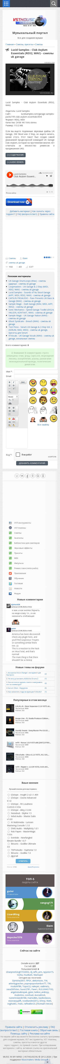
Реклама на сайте (39, 1033)
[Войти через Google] (38, 475)
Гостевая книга (29, 1030)
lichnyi (42, 1000)
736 (49, 983)
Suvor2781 (25, 989)
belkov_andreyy (41, 992)
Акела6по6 (40, 995)
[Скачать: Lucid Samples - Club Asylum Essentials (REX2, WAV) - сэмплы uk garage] (19, 202)
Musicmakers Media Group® (34, 1059)
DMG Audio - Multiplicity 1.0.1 (25, 828)
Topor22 (26, 986)
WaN (48, 1000)
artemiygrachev (16, 983)
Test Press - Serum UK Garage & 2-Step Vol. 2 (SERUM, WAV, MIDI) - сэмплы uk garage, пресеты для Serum (30, 330)
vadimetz (44, 986)
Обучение (19, 578)
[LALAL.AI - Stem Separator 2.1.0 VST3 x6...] (10, 711)
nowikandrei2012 (30, 1000)
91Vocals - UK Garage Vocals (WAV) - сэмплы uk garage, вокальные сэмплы (31, 337)
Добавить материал (20, 211)
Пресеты (18, 553)
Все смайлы (43, 424)
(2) (46, 674)
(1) (46, 679)
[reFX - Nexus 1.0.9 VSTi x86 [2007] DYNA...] (10, 747)
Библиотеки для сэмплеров (27, 543)
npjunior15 (48, 972)
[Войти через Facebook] (27, 475)
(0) (46, 688)
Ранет (34, 989)
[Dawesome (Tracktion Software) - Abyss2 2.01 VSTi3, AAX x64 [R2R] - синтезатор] (25, 616)
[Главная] (30, 26)
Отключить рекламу (36, 1027)
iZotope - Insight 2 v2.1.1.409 (24, 794)
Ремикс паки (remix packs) (26, 568)
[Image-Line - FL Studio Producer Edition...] (10, 723)
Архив (30, 867)
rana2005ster (13, 989)
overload (29, 995)
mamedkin (32, 998)
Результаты (35, 867)
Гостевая (18, 583)
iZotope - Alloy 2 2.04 (21, 810)
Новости (18, 588)
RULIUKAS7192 (46, 989)
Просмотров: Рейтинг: (33, 708)
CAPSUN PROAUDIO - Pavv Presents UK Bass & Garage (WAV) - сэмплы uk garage (31, 299)
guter (30, 992)
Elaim (25, 258)
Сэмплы (39, 44)
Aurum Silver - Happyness (18, 688)
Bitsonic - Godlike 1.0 (21, 853)
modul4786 (16, 986)
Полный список (44, 1003)
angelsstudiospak (19, 992)
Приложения (20, 573)
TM (45, 980)
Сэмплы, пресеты (24, 44)
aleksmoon (37, 980)
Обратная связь (49, 1030)
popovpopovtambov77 (35, 983)
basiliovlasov (45, 998)
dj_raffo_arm (36, 972)
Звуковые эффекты (23, 548)
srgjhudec (12, 1003)
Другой (14, 856)
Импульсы (19, 563)
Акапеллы (18, 538)
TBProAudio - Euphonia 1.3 (23, 850)
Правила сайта (46, 214)
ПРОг (28, 980)
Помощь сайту (19, 1033)
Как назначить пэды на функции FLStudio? (25, 692)
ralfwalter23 (29, 1003)
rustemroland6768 (17, 998)
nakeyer (35, 986)
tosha (20, 974)
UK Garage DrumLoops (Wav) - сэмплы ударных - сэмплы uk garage (27, 282)
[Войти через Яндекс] (32, 475)
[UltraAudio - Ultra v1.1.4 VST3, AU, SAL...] (10, 759)
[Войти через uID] (17, 475)
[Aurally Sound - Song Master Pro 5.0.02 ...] (10, 735)
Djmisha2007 (18, 980)
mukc (20, 1003)
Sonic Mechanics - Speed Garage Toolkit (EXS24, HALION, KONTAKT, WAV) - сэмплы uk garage (31, 311)
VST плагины (20, 528)
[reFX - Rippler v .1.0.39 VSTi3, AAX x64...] (10, 772)
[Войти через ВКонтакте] (22, 475)
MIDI (16, 558)
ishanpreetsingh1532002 (17, 972)
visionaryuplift (14, 1000)
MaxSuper (38, 974)
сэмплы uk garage (17, 262)
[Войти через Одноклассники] (43, 475)
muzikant (28, 974)
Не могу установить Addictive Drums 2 (23, 679)
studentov (19, 995)
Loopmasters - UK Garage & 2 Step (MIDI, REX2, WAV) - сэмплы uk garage (28, 288)
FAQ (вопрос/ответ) (27, 214)
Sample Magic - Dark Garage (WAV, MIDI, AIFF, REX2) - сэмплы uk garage (31, 305)
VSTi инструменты (22, 522)
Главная (10, 44)
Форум (17, 593)
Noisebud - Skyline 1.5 (21, 813)
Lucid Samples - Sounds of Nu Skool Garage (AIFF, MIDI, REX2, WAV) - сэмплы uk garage (30, 294)
